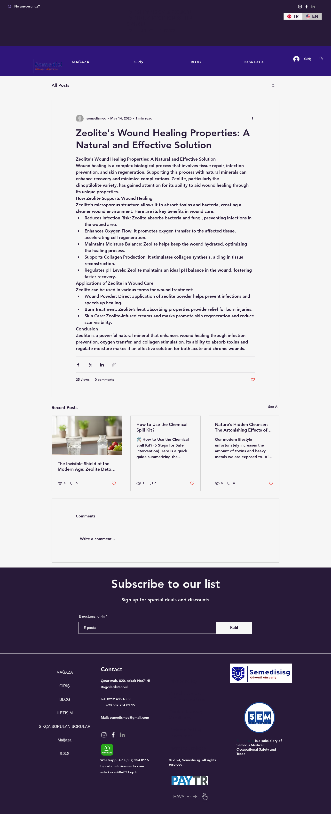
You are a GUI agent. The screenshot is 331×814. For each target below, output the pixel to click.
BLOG (64, 699)
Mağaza (64, 740)
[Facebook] (306, 6)
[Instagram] (300, 6)
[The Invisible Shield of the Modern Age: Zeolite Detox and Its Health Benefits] (87, 435)
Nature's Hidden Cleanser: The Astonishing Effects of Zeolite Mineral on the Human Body (241, 427)
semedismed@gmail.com (129, 717)
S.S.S (65, 754)
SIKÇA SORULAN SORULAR (64, 726)
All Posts (60, 85)
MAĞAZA (64, 672)
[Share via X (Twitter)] (90, 364)
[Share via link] (113, 364)
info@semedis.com (129, 766)
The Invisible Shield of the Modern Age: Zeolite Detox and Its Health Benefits (86, 466)
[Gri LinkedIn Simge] (313, 6)
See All (273, 406)
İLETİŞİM (65, 713)
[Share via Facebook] (78, 364)
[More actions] (252, 118)
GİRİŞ (64, 686)
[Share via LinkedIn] (102, 364)
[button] (321, 59)
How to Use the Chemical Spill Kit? (162, 427)
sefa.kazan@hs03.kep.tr (119, 772)
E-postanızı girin (92, 616)
